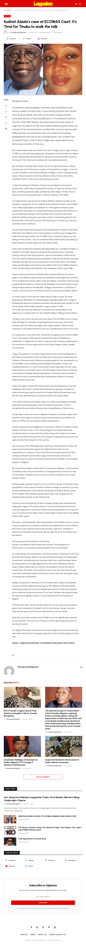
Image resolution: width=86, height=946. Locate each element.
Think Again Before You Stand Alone (32, 839)
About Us (42, 935)
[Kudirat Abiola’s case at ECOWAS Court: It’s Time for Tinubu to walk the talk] (43, 69)
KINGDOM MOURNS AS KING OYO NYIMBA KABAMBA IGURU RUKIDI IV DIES (47, 816)
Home (16, 10)
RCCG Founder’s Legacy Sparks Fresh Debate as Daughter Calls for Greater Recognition (20, 713)
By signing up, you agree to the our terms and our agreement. (44, 908)
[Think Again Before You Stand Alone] (10, 841)
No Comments (45, 32)
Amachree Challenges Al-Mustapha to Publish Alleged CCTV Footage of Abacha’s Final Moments (21, 762)
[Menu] (6, 4)
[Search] (76, 4)
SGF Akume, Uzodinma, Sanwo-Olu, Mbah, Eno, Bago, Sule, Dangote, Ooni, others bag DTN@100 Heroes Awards (49, 829)
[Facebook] (6, 106)
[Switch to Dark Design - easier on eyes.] (80, 4)
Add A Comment (43, 777)
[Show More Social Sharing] (53, 38)
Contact (24, 935)
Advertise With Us (57, 935)
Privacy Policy (57, 908)
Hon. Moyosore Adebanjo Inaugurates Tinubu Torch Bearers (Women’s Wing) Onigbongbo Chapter (42, 799)
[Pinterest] (6, 117)
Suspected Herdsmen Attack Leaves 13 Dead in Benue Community (62, 761)
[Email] (6, 128)
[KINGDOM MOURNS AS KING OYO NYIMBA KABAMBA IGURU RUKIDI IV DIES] (10, 819)
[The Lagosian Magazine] (43, 4)
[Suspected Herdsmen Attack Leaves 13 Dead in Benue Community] (63, 746)
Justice (7, 16)
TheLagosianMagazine (18, 32)
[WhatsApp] (6, 123)
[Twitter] (6, 111)
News (33, 935)
